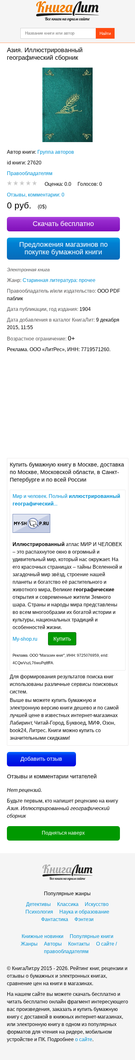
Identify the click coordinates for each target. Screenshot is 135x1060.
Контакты (79, 944)
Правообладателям (29, 173)
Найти (105, 33)
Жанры (29, 944)
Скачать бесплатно (63, 224)
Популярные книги (91, 936)
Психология (39, 911)
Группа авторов (55, 152)
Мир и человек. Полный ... (66, 500)
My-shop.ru (25, 639)
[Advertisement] (67, 405)
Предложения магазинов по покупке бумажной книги (63, 248)
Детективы (38, 904)
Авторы (53, 944)
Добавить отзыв (41, 759)
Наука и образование (84, 911)
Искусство (97, 904)
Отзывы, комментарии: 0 (35, 194)
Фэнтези (84, 919)
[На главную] (67, 11)
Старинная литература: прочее (59, 280)
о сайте (83, 1039)
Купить (62, 639)
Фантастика (54, 919)
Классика (67, 904)
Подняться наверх (63, 833)
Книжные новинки (42, 936)
